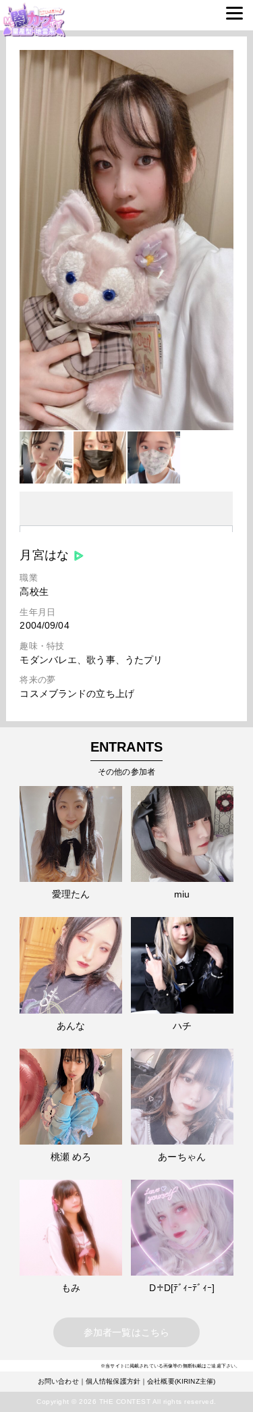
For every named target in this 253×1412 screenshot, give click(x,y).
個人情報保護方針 (113, 1381)
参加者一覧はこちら (126, 1332)
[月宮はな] (126, 426)
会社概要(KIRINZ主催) (181, 1381)
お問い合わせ (58, 1381)
